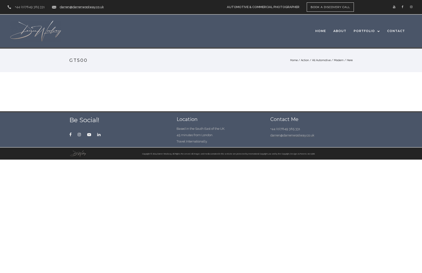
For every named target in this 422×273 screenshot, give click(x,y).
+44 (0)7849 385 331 (30, 7)
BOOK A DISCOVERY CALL (330, 7)
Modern (339, 60)
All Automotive (321, 60)
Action (305, 60)
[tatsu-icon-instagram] (411, 7)
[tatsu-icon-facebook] (402, 7)
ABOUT (339, 31)
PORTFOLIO (364, 31)
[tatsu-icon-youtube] (394, 7)
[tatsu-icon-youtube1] (90, 134)
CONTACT (396, 31)
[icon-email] (54, 7)
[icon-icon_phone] (9, 7)
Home (294, 60)
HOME (320, 31)
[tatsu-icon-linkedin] (99, 134)
